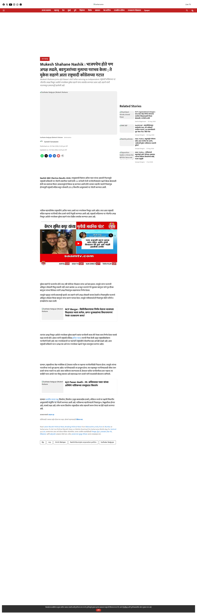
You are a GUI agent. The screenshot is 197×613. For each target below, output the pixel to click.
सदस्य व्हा (51, 414)
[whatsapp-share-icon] (42, 157)
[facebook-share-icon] (50, 157)
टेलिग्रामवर (43, 434)
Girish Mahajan (60, 442)
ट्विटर (98, 431)
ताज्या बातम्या (46, 10)
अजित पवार (76, 338)
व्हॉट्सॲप (53, 434)
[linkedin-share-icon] (54, 157)
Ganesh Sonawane (51, 141)
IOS (44, 431)
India (97, 426)
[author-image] (41, 141)
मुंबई (69, 10)
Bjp (43, 442)
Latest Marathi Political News (54, 426)
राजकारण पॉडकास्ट (134, 10)
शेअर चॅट (109, 431)
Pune (101, 426)
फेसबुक (94, 431)
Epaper (147, 10)
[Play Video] (78, 243)
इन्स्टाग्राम (103, 431)
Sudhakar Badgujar (107, 442)
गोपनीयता (125, 607)
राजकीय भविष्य (119, 10)
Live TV (188, 4)
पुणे (75, 10)
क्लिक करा (79, 419)
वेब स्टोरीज (107, 10)
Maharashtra (89, 426)
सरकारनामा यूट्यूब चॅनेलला (79, 434)
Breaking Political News (73, 426)
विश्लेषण (82, 10)
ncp (49, 442)
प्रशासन (97, 10)
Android (113, 429)
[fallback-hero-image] (127, 115)
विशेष (90, 10)
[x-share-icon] (46, 157)
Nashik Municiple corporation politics (83, 442)
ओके (98, 610)
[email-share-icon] (58, 157)
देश (63, 10)
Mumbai (107, 426)
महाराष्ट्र (56, 10)
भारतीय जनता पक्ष (52, 399)
